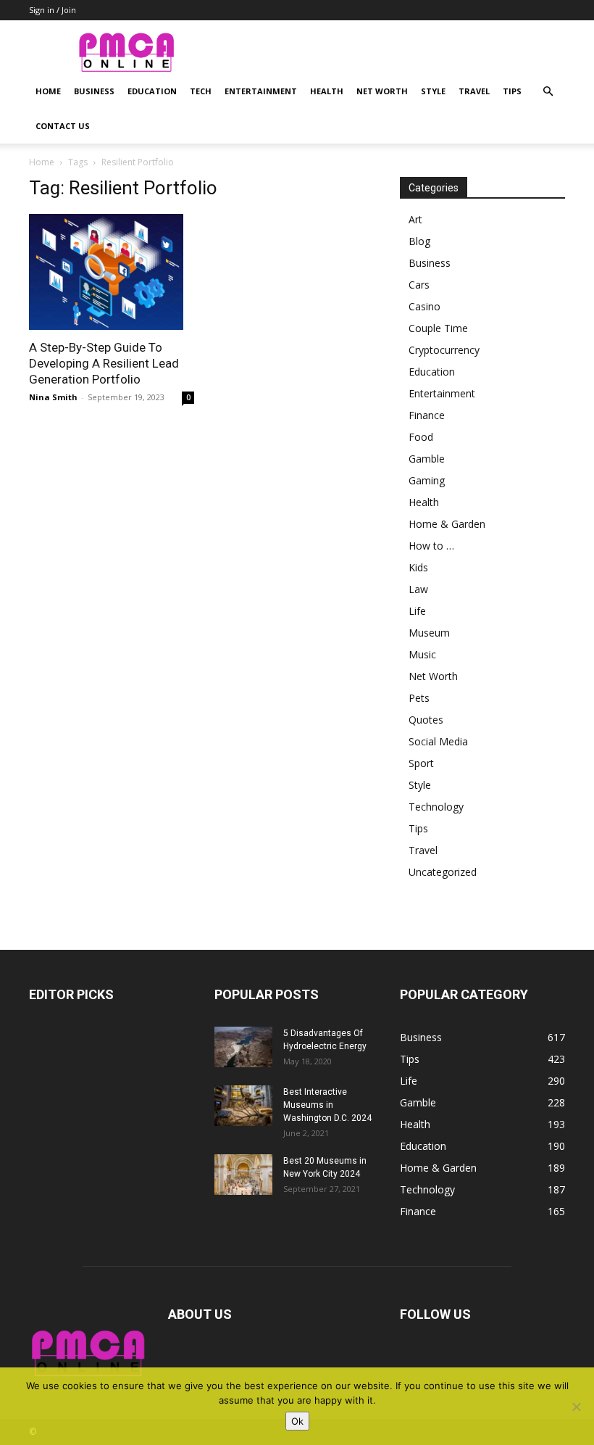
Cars (419, 284)
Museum (429, 632)
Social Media (438, 741)
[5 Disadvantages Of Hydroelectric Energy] (243, 1047)
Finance (427, 415)
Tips (512, 91)
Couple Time (438, 328)
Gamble (427, 458)
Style (433, 91)
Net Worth (382, 91)
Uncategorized (443, 872)
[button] (547, 92)
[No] (576, 1406)
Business (94, 91)
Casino (424, 306)
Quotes (426, 719)
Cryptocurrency (444, 350)
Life (417, 611)
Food (421, 437)
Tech (201, 91)
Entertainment (261, 91)
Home (48, 91)
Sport (421, 763)
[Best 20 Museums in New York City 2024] (243, 1174)
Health (326, 91)
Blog (419, 241)
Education (152, 91)
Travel (474, 91)
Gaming (427, 480)
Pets (419, 698)
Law (418, 589)
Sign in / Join (52, 9)
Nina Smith (53, 397)
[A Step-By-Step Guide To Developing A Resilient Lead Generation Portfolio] (111, 272)
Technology (436, 806)
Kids (418, 567)
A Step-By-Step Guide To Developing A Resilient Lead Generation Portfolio (104, 363)
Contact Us (62, 125)
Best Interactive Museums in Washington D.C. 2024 (327, 1105)
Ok (297, 1421)
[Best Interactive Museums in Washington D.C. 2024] (243, 1105)
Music (422, 654)
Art (415, 219)
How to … (431, 545)
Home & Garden (447, 524)
